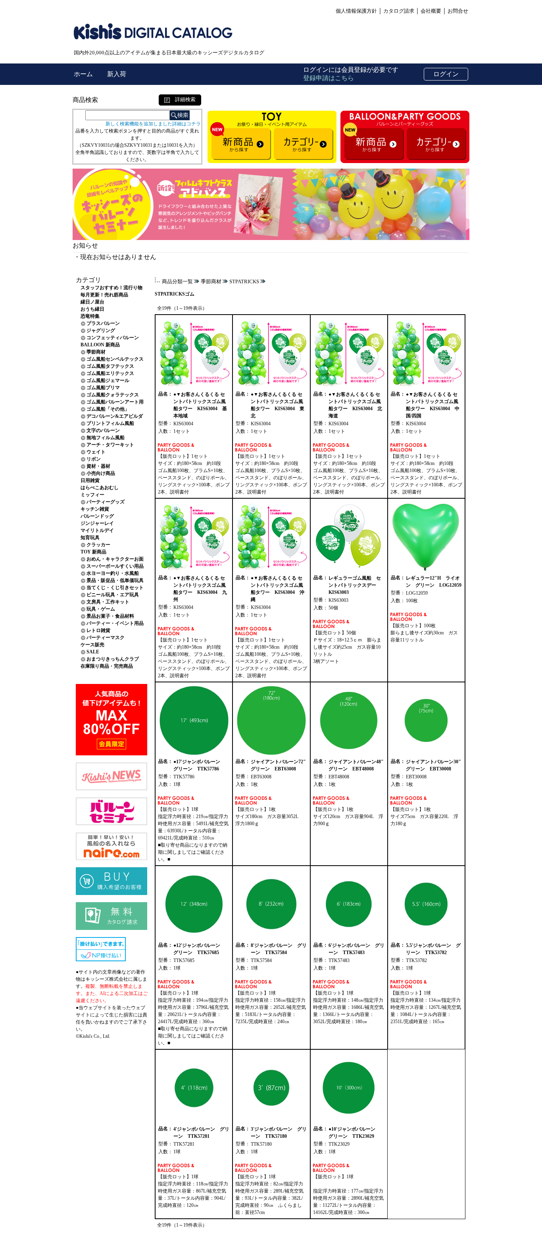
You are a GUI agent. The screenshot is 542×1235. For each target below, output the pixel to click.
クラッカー (98, 544)
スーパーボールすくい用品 (115, 566)
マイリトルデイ (97, 530)
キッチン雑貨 (95, 509)
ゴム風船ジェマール (107, 380)
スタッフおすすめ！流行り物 (111, 287)
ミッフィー (92, 494)
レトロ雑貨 (98, 630)
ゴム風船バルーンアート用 (115, 402)
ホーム (84, 74)
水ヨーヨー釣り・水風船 (112, 573)
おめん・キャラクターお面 (115, 559)
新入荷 (116, 74)
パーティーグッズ (105, 502)
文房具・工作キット (107, 602)
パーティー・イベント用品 (115, 623)
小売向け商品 (100, 473)
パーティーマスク (105, 637)
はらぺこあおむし (100, 487)
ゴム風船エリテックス (110, 373)
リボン (93, 459)
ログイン (446, 74)
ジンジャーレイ (97, 523)
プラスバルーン (103, 323)
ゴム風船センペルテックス (115, 359)
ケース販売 (92, 644)
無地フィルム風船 (105, 437)
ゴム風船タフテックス (110, 366)
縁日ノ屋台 (92, 302)
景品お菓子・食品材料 (110, 616)
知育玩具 (90, 537)
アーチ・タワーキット (110, 445)
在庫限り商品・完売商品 (107, 666)
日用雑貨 (90, 480)
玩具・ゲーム (100, 609)
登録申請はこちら (328, 78)
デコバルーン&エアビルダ (114, 416)
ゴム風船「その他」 (107, 409)
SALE (92, 652)
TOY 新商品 (93, 552)
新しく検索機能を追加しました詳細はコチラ (153, 124)
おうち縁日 (92, 309)
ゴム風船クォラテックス (112, 395)
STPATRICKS (244, 281)
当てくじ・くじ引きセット (115, 587)
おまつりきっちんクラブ (112, 659)
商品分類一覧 (177, 281)
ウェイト (96, 452)
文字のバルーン (103, 430)
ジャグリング (100, 330)
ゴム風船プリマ (103, 387)
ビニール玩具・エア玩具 (112, 594)
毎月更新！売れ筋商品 (104, 295)
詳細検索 (183, 99)
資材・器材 (98, 466)
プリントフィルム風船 (110, 423)
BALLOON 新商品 (100, 345)
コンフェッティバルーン (112, 337)
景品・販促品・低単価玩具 (115, 580)
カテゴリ (88, 280)
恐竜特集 (90, 316)
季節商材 (96, 352)
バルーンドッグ (97, 516)
